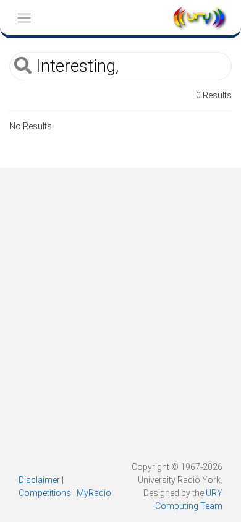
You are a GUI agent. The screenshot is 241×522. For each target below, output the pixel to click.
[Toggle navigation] (24, 17)
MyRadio (94, 493)
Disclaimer (39, 480)
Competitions (45, 493)
